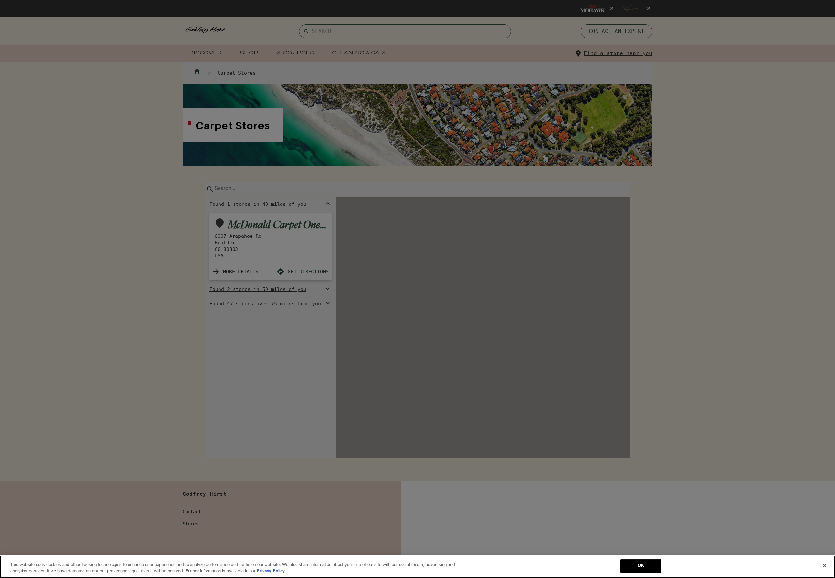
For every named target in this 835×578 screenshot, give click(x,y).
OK (641, 566)
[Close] (824, 565)
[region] (417, 566)
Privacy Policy (271, 571)
